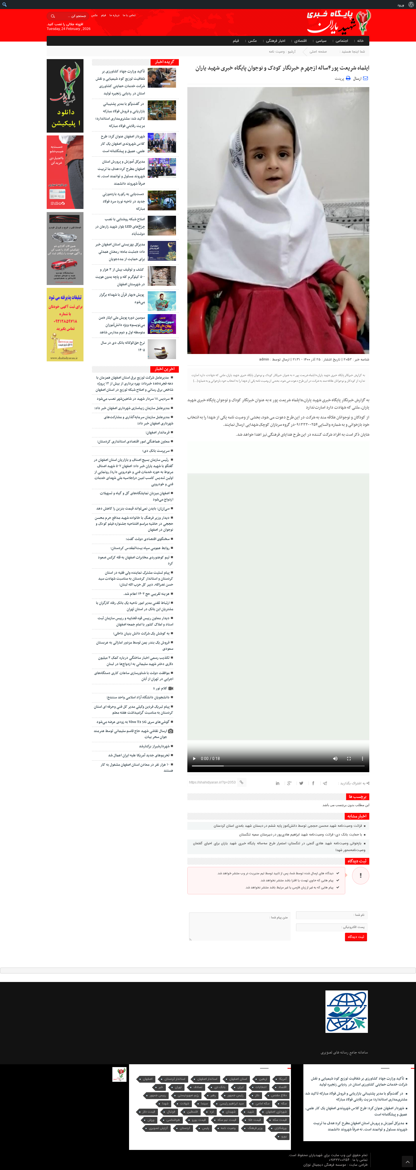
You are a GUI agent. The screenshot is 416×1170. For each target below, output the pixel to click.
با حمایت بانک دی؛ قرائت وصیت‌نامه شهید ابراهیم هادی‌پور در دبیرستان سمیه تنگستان (301, 834)
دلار (257, 1095)
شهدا (165, 1103)
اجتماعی (342, 41)
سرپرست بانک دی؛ (156, 451)
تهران (178, 1087)
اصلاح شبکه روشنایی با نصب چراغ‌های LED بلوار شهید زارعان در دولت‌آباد (120, 226)
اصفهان (148, 1079)
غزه (212, 1111)
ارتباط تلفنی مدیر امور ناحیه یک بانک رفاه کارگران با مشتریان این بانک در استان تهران (134, 606)
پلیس (205, 1128)
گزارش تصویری (158, 1128)
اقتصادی (300, 41)
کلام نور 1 (160, 688)
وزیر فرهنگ (255, 1128)
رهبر (213, 1095)
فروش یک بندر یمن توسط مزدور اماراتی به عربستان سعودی (134, 646)
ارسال (357, 78)
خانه (360, 41)
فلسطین (192, 1111)
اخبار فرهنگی (275, 41)
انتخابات (261, 1087)
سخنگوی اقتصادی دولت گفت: (148, 539)
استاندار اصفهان (207, 1079)
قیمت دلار (149, 1111)
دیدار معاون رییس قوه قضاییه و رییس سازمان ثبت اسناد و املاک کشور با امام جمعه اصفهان (135, 621)
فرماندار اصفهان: (157, 432)
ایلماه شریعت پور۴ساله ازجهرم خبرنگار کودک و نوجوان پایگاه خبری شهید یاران (282, 68)
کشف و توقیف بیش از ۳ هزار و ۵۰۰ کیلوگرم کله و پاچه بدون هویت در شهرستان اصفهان (120, 277)
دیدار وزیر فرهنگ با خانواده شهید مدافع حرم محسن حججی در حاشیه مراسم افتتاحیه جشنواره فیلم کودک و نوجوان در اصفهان (134, 524)
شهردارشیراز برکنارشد (154, 746)
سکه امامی (262, 1103)
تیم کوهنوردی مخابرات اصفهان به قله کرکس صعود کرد (135, 560)
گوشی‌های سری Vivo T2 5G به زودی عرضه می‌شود (133, 722)
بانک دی (220, 1087)
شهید (250, 1111)
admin (264, 359)
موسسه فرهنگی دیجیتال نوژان (325, 1164)
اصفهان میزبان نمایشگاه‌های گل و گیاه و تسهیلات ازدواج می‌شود (136, 496)
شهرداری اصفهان (276, 1111)
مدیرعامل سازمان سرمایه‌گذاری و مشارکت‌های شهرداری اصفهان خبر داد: (138, 420)
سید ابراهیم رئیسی (232, 1103)
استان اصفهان (238, 1079)
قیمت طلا (254, 1120)
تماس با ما (129, 15)
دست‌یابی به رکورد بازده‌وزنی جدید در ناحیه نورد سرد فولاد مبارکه (123, 201)
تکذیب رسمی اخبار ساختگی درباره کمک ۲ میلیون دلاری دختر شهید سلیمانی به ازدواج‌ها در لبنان (135, 661)
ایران (240, 1087)
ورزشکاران (281, 1128)
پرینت (340, 77)
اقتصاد (282, 1087)
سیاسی (321, 41)
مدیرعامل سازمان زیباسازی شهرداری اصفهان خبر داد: (132, 408)
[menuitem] (411, 4)
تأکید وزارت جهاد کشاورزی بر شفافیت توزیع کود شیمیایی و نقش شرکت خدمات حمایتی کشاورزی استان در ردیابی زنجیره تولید (359, 1082)
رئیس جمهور (235, 1095)
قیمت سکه (280, 1120)
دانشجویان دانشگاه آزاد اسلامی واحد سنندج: (138, 697)
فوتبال (171, 1111)
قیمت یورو (199, 1120)
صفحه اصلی (318, 51)
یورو (284, 1136)
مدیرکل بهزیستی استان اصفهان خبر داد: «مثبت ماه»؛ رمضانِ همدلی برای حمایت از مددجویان (120, 251)
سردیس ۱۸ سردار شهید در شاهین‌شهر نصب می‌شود (133, 399)
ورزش (151, 1120)
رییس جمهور (158, 1095)
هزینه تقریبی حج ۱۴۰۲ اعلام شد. (146, 594)
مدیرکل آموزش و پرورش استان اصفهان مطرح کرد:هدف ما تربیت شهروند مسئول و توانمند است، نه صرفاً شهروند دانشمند (360, 1126)
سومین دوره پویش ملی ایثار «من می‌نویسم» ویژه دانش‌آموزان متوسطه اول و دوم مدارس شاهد (122, 325)
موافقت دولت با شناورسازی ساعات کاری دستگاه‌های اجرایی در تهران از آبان (133, 676)
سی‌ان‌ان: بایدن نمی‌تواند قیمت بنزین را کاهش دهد (133, 509)
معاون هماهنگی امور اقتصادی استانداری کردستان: (133, 442)
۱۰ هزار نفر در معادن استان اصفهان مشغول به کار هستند (136, 768)
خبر (161, 1087)
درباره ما (114, 15)
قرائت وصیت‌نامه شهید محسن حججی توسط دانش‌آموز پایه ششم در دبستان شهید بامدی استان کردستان (288, 825)
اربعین (263, 1079)
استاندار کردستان (174, 1079)
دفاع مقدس (279, 1095)
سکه (284, 1103)
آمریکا (283, 1079)
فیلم (103, 15)
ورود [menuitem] (400, 4)
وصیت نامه (277, 51)
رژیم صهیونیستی (188, 1095)
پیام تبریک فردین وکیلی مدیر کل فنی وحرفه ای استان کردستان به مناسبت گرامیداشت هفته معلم (133, 710)
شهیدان (230, 1111)
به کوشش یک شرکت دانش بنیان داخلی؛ (141, 634)
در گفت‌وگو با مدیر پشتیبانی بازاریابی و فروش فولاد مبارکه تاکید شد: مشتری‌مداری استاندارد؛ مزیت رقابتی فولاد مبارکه (355, 1097)
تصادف (198, 1087)
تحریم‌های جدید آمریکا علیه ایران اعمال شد (139, 755)
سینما (204, 1103)
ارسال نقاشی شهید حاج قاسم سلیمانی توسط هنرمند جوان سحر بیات (130, 734)
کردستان (185, 1128)
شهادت (184, 1103)
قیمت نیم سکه (227, 1120)
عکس (94, 15)
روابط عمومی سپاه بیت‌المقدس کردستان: (140, 548)
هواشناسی (173, 1120)
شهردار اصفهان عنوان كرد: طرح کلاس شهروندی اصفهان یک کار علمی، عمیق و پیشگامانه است (122, 143)
